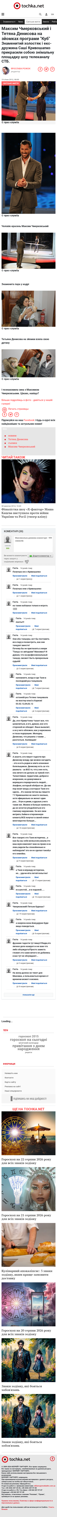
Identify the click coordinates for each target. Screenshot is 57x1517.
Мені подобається (39, 576)
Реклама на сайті (13, 1086)
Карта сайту (10, 1082)
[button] (46, 14)
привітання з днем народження (28, 1047)
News (20, 22)
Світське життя (33, 22)
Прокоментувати (20, 576)
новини (12, 435)
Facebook (29, 420)
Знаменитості (9, 22)
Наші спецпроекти (13, 1091)
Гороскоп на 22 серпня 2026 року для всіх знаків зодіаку (26, 1161)
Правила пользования (10, 1501)
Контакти (9, 1078)
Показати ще (29, 995)
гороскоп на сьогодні (28, 1039)
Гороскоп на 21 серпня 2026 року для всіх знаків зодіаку (26, 1217)
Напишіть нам (11, 1073)
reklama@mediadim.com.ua (44, 1486)
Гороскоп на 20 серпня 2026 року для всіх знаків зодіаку (26, 1332)
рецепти (28, 1052)
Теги (6, 1030)
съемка (12, 443)
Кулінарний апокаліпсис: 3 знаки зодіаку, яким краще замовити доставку (27, 1274)
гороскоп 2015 (29, 1036)
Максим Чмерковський (21, 446)
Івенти (46, 22)
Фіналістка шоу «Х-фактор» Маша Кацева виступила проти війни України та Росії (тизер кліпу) (28, 513)
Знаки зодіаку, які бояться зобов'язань (22, 1388)
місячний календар (28, 1043)
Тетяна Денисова (18, 439)
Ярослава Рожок (20, 68)
